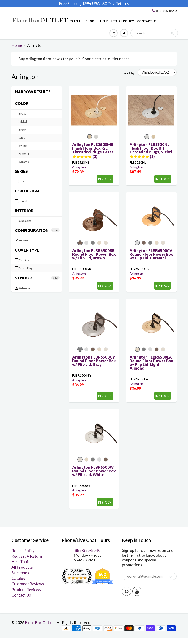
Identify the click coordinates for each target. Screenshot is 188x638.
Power (23, 240)
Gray (22, 137)
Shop (90, 21)
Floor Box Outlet (39, 622)
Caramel (24, 161)
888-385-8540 (166, 11)
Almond (24, 153)
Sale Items (20, 572)
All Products (22, 567)
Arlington (26, 288)
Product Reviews (26, 589)
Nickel (23, 121)
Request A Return (26, 556)
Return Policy (122, 21)
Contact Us (146, 21)
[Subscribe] (170, 576)
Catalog (18, 578)
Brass (22, 113)
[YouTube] (136, 591)
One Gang (25, 220)
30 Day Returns (115, 3)
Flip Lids (24, 260)
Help (104, 21)
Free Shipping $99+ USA (79, 3)
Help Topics (21, 561)
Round (23, 201)
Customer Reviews (27, 583)
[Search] (172, 33)
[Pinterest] (126, 591)
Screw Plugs (26, 268)
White (23, 145)
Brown (23, 129)
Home (16, 45)
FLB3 (22, 181)
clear (55, 230)
